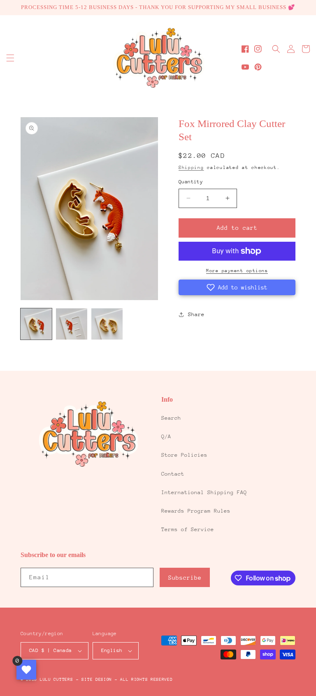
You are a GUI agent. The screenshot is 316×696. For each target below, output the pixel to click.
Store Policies (184, 455)
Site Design (96, 679)
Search (171, 418)
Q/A (166, 436)
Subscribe (185, 577)
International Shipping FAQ (204, 492)
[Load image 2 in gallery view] (71, 324)
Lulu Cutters (56, 679)
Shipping (191, 167)
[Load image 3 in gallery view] (107, 324)
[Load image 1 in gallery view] (36, 324)
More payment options (237, 270)
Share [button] (196, 314)
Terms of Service (187, 529)
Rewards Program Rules (195, 511)
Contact (172, 474)
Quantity (191, 182)
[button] (10, 58)
